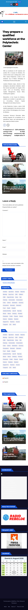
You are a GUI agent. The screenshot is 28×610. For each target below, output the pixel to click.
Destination (14, 302)
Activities (5, 291)
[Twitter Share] (8, 125)
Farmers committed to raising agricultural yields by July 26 (13, 173)
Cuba (4, 302)
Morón (4, 313)
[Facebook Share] (4, 125)
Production (5, 316)
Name (4, 240)
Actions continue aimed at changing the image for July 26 (14, 189)
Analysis (17, 291)
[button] (25, 21)
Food (4, 308)
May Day (19, 310)
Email (4, 247)
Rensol (21, 316)
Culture (8, 302)
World (14, 324)
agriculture (11, 291)
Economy (21, 302)
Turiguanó (5, 324)
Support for (6, 321)
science (5, 319)
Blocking (5, 294)
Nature (9, 313)
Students (16, 319)
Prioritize (20, 313)
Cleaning (5, 299)
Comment (5, 210)
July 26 (14, 310)
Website (5, 254)
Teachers (12, 321)
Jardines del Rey (7, 310)
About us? (13, 606)
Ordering (14, 313)
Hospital (13, 308)
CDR (16, 294)
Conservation (19, 299)
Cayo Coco (11, 294)
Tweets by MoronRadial (9, 282)
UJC (10, 324)
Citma (16, 297)
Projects (16, 316)
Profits (11, 316)
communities (12, 299)
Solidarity (10, 319)
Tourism (18, 321)
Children (21, 294)
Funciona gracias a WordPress (10, 601)
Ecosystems (6, 305)
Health (8, 308)
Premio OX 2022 (20, 606)
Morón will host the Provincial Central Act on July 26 (14, 157)
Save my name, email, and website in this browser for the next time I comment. (13, 264)
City (20, 297)
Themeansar (14, 603)
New (9, 606)
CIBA (4, 297)
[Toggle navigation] (14, 22)
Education (12, 305)
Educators (18, 305)
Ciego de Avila (10, 297)
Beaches (23, 291)
